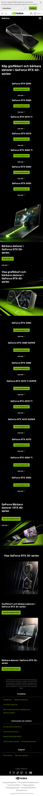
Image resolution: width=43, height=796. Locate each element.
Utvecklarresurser (29, 741)
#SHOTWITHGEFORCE (12, 736)
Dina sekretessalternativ (28, 782)
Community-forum (11, 731)
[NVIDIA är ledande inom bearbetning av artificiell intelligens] (17, 13)
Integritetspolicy (9, 782)
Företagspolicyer (13, 788)
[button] (31, 14)
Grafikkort (7, 700)
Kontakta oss (21, 790)
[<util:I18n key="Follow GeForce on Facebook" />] (10, 772)
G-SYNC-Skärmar (10, 704)
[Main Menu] (2, 13)
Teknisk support (21, 755)
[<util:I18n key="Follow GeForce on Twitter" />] (26, 772)
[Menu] (40, 18)
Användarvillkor (13, 785)
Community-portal (11, 741)
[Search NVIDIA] (6, 13)
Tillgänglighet (28, 785)
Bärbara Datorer (21, 700)
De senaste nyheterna (12, 727)
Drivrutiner (7, 755)
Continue (33, 8)
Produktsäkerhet (29, 788)
